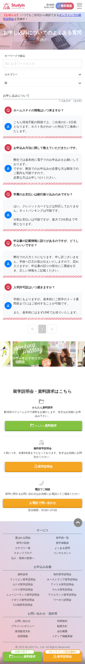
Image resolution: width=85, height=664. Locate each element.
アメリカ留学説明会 (62, 584)
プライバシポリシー (22, 626)
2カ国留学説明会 (23, 604)
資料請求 (46, 425)
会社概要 (62, 631)
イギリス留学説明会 (22, 599)
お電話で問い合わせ (42, 503)
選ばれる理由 (22, 537)
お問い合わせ (22, 620)
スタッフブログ (23, 552)
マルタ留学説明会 (62, 589)
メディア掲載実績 (62, 636)
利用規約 (62, 620)
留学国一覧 (62, 537)
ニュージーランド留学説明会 (23, 594)
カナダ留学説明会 (22, 584)
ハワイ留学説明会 (22, 589)
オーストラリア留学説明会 (62, 579)
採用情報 (23, 636)
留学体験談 (62, 542)
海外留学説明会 (62, 574)
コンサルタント (62, 552)
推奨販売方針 (22, 631)
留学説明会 (45, 466)
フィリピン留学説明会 (23, 579)
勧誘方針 (62, 626)
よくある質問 (62, 548)
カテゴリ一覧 (22, 548)
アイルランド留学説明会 (62, 594)
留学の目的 (22, 542)
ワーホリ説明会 (62, 599)
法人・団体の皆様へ (22, 558)
